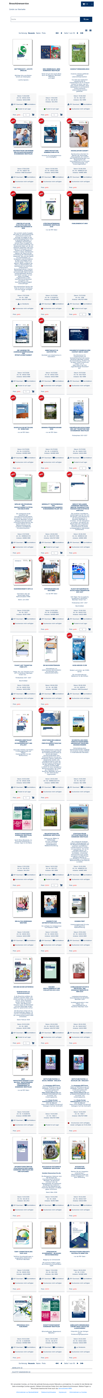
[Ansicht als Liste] (90, 30)
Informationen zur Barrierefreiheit (27, 1392)
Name (38, 33)
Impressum (62, 1392)
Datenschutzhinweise (48, 1392)
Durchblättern (31, 104)
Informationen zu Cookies (78, 1392)
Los (87, 19)
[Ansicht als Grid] (86, 30)
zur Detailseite (24, 304)
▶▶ (81, 33)
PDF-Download (18, 104)
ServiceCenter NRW (65, 1388)
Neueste (31, 33)
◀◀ (56, 33)
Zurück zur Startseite (17, 9)
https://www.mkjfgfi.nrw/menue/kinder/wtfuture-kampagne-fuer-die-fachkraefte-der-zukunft (57, 1105)
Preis (44, 33)
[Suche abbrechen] (76, 19)
